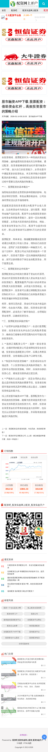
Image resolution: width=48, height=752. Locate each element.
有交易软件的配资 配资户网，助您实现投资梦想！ (24, 585)
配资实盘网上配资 (30, 10)
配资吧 (14, 10)
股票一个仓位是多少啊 (12, 608)
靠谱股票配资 (34, 626)
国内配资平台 (34, 631)
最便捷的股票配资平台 (12, 620)
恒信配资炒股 (30, 239)
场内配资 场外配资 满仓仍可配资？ (20, 591)
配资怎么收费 (12, 626)
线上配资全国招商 (34, 608)
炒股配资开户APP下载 (12, 631)
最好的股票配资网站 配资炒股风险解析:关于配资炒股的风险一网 (26, 578)
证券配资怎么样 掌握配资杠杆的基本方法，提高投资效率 (25, 572)
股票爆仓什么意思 (12, 637)
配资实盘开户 (21, 282)
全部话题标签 (24, 643)
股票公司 (34, 614)
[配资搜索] (43, 3)
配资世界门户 (12, 614)
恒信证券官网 (40, 17)
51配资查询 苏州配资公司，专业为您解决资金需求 (25, 566)
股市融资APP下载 (35, 116)
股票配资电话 (34, 637)
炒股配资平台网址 (34, 620)
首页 (4, 10)
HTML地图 (27, 743)
